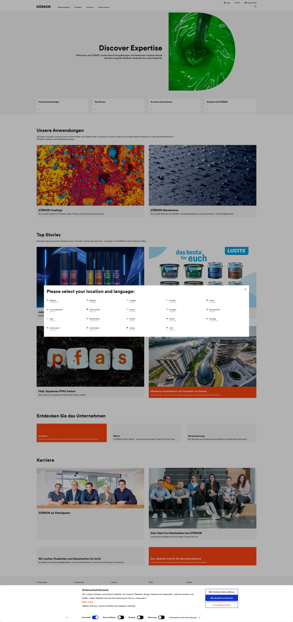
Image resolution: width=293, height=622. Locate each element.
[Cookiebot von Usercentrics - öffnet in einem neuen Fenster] (67, 617)
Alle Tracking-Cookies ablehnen (222, 592)
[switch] (121, 617)
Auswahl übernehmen (222, 605)
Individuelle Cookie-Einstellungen (183, 617)
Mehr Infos (87, 602)
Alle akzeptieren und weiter (221, 598)
